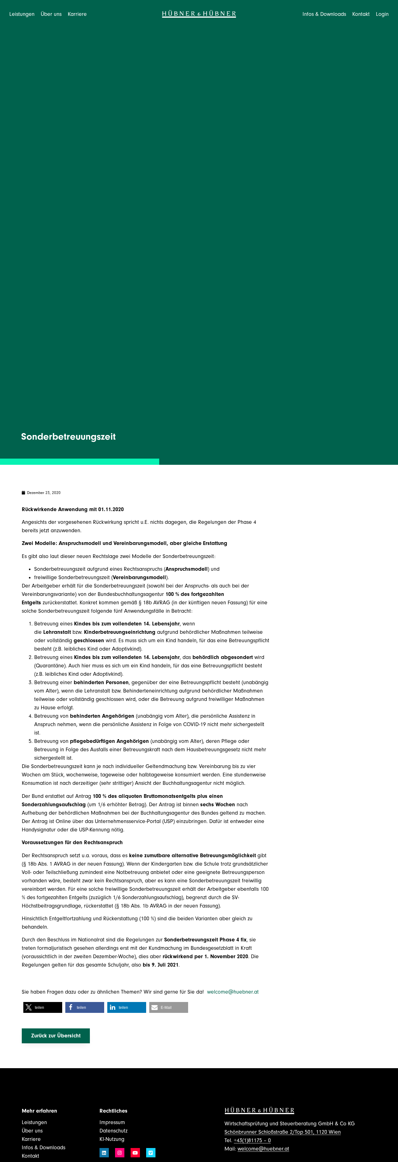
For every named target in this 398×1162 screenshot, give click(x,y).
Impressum (112, 1122)
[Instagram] (119, 1152)
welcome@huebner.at (233, 992)
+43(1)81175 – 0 (252, 1140)
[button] (42, 1007)
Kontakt (361, 14)
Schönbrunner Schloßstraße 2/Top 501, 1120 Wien (282, 1132)
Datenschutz (113, 1131)
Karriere (31, 1139)
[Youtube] (135, 1152)
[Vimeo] (150, 1152)
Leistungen (34, 1122)
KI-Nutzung (112, 1139)
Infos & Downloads (43, 1147)
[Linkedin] (104, 1152)
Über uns (32, 1131)
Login (382, 14)
